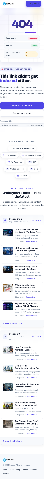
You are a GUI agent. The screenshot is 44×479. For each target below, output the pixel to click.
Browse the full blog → (12, 323)
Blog (18, 470)
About (11, 470)
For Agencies (16, 162)
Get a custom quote (22, 113)
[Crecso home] (8, 4)
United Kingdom (15, 169)
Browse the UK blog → (12, 441)
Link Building (11, 155)
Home (5, 470)
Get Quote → (33, 4)
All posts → (36, 220)
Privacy (6, 473)
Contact (23, 176)
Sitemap (33, 470)
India (34, 169)
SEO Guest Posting (33, 155)
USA (32, 162)
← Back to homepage (22, 105)
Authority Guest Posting (23, 148)
